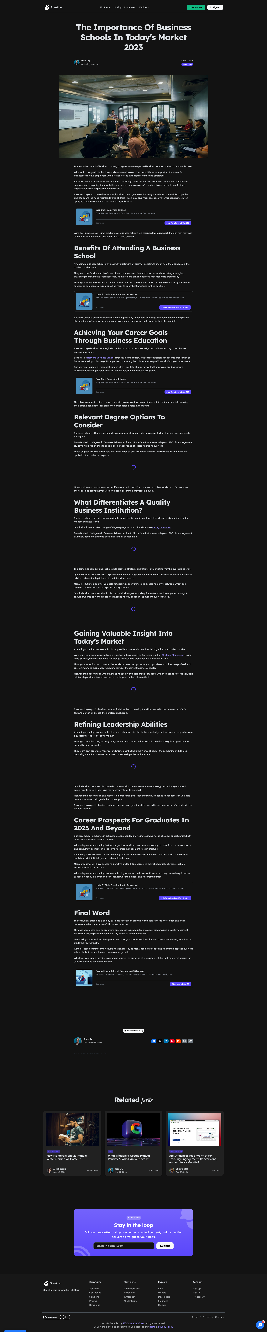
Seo (110, 1150)
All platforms (130, 1301)
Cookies (219, 1317)
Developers (164, 1296)
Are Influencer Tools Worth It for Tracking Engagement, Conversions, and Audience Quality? (193, 1158)
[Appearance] (66, 1317)
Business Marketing (135, 1030)
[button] (196, 7)
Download (94, 1305)
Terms (195, 1317)
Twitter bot (129, 1296)
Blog (160, 1288)
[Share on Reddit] (178, 1040)
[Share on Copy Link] (190, 1040)
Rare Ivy (85, 60)
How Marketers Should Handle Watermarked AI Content (67, 1156)
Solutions (94, 1296)
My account (199, 1296)
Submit (165, 1244)
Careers (162, 1305)
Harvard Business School (100, 357)
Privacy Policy (165, 1326)
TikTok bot (129, 1292)
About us (94, 1288)
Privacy (207, 1317)
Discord (162, 1292)
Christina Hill (182, 1167)
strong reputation (161, 526)
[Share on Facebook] (153, 1040)
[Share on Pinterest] (172, 1040)
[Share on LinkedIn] (166, 1040)
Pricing (93, 1301)
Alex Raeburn (59, 1167)
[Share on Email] (184, 1040)
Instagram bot (131, 1288)
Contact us (95, 1292)
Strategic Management (174, 654)
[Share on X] (159, 1040)
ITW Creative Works (133, 1323)
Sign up (197, 1288)
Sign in (196, 1292)
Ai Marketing (53, 1150)
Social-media (176, 1150)
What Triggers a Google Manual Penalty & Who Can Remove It (129, 1156)
